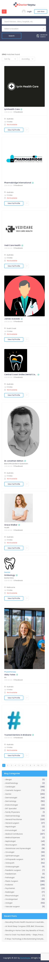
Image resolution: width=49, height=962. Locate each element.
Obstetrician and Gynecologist (18, 848)
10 (38, 765)
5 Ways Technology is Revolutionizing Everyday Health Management (25, 939)
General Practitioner (13, 819)
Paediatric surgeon (13, 870)
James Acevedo (12, 319)
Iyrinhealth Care (12, 109)
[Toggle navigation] (4, 11)
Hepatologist (10, 826)
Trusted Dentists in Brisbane (17, 735)
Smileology (9, 575)
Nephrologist (10, 841)
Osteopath (9, 863)
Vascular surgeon (12, 906)
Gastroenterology (12, 816)
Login (29, 11)
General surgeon (12, 823)
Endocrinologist (11, 805)
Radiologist (9, 892)
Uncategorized (11, 899)
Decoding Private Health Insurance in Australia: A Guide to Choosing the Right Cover (25, 922)
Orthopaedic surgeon (14, 859)
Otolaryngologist (12, 866)
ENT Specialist (11, 808)
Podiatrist (9, 885)
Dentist (7, 572)
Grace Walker (10, 525)
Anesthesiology (11, 783)
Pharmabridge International (17, 182)
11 (42, 765)
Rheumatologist (12, 895)
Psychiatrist (10, 888)
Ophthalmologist (12, 856)
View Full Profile (14, 130)
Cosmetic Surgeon (13, 790)
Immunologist (11, 830)
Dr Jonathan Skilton (13, 461)
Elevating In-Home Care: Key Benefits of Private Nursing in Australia (25, 930)
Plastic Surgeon (11, 881)
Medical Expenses (12, 837)
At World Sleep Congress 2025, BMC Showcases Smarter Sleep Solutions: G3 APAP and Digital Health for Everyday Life (25, 926)
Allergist (8, 779)
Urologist (8, 903)
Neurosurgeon (11, 845)
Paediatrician (10, 874)
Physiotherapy (10, 672)
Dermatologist (11, 797)
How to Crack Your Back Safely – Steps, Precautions (25, 934)
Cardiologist (10, 787)
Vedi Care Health (12, 245)
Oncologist (9, 852)
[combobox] (24, 29)
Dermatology (10, 801)
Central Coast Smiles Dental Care (20, 374)
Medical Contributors (14, 834)
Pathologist (10, 877)
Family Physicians (12, 812)
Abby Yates (9, 674)
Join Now (40, 11)
